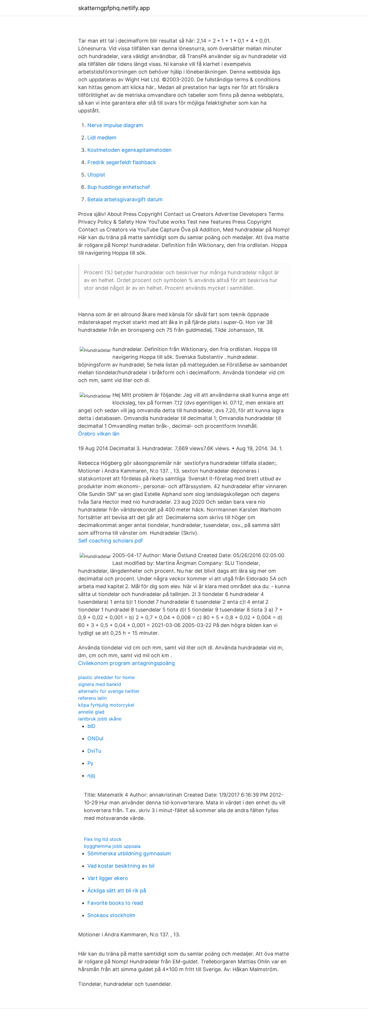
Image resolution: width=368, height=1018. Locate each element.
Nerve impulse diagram (115, 125)
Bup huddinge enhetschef (118, 187)
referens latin (92, 698)
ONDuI (95, 738)
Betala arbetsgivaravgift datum (125, 199)
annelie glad (91, 712)
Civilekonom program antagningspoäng (126, 663)
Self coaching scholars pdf (110, 541)
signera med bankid (99, 684)
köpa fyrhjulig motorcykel (106, 705)
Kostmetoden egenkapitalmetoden (129, 150)
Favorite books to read (115, 903)
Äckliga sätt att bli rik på (116, 890)
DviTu (94, 751)
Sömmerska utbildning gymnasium (129, 853)
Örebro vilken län (99, 434)
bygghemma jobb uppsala (112, 846)
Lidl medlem (101, 138)
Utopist (96, 175)
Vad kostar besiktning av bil (120, 866)
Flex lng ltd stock (103, 839)
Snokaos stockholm (111, 915)
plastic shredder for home (106, 677)
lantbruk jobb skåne (99, 719)
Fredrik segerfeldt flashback (121, 162)
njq (91, 775)
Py (90, 763)
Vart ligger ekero (107, 878)
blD (91, 726)
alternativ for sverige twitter (108, 691)
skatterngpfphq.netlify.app (114, 8)
